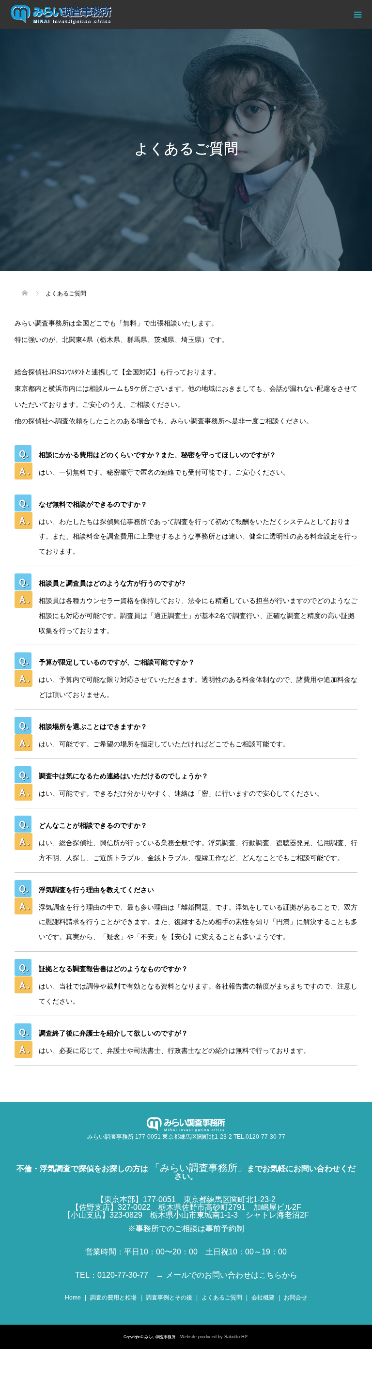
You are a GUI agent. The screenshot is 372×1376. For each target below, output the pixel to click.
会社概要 (263, 1297)
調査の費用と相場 (113, 1297)
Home (73, 1297)
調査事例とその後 (169, 1297)
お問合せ (295, 1297)
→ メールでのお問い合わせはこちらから (226, 1275)
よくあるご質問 (222, 1297)
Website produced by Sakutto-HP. (214, 1336)
